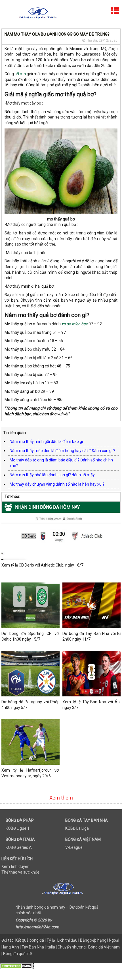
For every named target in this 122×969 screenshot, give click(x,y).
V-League (74, 847)
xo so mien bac (75, 324)
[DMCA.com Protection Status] (17, 965)
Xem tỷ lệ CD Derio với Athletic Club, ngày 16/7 (42, 565)
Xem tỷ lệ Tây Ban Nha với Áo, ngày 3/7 (91, 705)
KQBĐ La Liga (77, 828)
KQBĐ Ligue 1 (18, 828)
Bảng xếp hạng (93, 940)
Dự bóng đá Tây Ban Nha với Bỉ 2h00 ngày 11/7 (91, 636)
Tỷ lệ (51, 940)
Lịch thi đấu (67, 940)
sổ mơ (20, 73)
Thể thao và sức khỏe (20, 872)
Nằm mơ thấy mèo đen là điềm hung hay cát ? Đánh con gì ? (62, 450)
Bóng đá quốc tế (17, 953)
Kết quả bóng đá (29, 940)
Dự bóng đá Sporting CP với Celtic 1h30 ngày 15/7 (30, 636)
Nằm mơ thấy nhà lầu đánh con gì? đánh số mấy (52, 475)
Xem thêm (61, 798)
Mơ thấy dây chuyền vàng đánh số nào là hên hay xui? (57, 484)
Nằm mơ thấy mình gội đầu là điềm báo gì (46, 441)
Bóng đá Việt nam (104, 947)
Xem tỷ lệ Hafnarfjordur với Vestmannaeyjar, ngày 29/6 (30, 773)
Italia (51, 947)
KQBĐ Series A (19, 847)
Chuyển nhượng (72, 947)
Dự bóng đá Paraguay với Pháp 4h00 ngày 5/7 (30, 705)
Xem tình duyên (15, 866)
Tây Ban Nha (33, 947)
